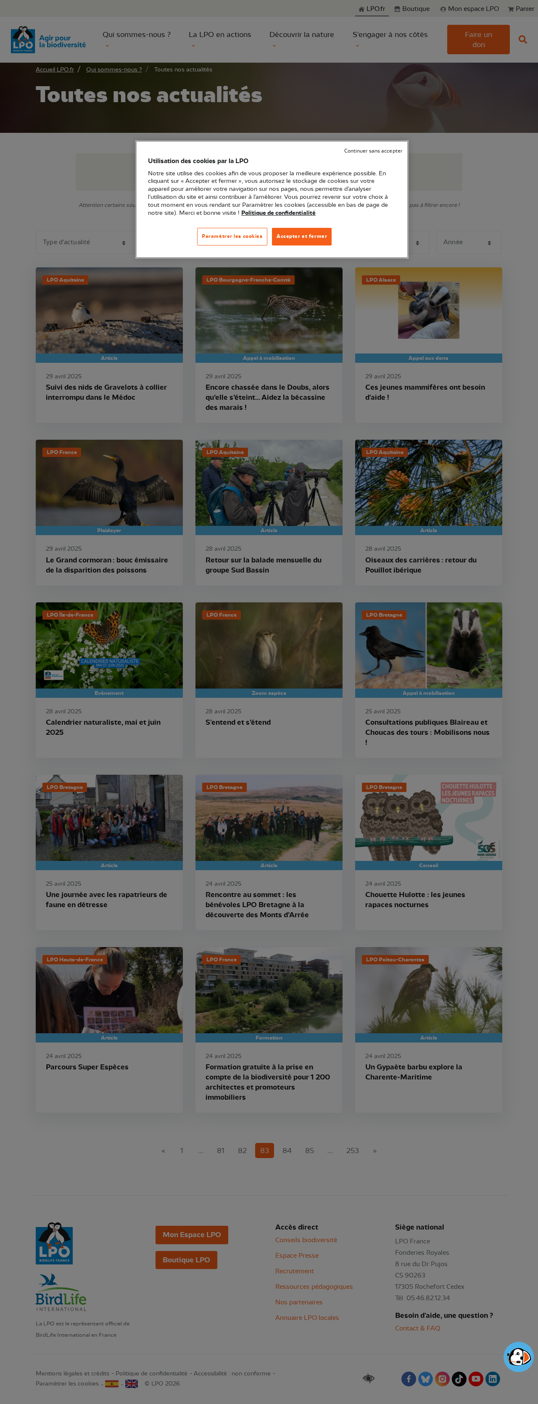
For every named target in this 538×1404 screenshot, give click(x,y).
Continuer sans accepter (373, 151)
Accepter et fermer (302, 236)
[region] (272, 199)
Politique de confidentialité (278, 213)
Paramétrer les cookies (232, 236)
